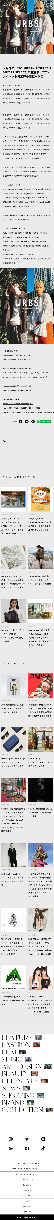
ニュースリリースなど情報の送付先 (27, 1163)
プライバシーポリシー (27, 1196)
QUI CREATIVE (27, 1190)
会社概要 (27, 1201)
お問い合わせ (27, 1206)
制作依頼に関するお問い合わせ (27, 1174)
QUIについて (27, 1185)
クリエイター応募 (27, 1179)
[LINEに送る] (44, 421)
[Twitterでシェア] (27, 421)
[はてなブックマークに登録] (33, 421)
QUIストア (27, 1212)
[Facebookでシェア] (20, 421)
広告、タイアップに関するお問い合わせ (27, 1169)
